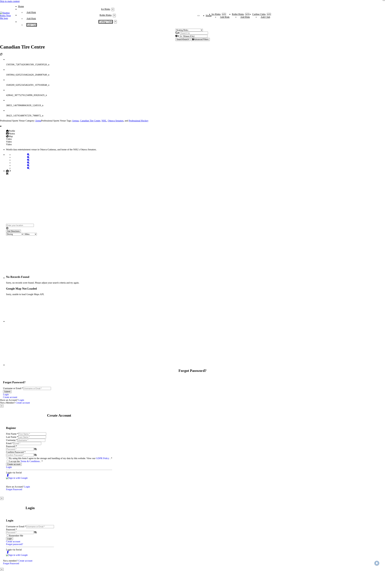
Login (6, 394)
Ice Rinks (105, 9)
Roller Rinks (106, 15)
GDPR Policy (103, 458)
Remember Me (16, 535)
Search (183, 39)
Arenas (75, 120)
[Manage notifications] (376, 563)
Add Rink (31, 12)
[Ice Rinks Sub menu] (112, 9)
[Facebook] (8, 475)
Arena (38, 120)
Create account (10, 397)
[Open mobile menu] (198, 15)
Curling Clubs (105, 21)
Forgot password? (14, 544)
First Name (12, 434)
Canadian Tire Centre (90, 120)
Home (21, 6)
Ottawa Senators (115, 120)
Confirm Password (16, 452)
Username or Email (13, 388)
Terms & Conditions (30, 461)
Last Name (12, 437)
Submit (7, 391)
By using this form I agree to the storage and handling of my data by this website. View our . (60, 458)
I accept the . (26, 461)
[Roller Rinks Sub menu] (114, 15)
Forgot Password (14, 489)
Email (9, 443)
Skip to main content (10, 1)
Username (11, 440)
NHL (104, 120)
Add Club (31, 25)
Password (11, 446)
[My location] (195, 228)
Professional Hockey (138, 120)
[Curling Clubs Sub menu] (115, 22)
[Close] (384, 0)
